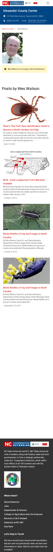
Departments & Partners (15, 510)
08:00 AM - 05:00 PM (36, 21)
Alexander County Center (20, 11)
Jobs (6, 506)
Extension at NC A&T (14, 522)
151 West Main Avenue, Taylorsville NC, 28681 (25, 16)
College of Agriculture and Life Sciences (23, 514)
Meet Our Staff (8, 29)
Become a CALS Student (15, 518)
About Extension (11, 502)
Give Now (8, 526)
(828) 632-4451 (13, 21)
